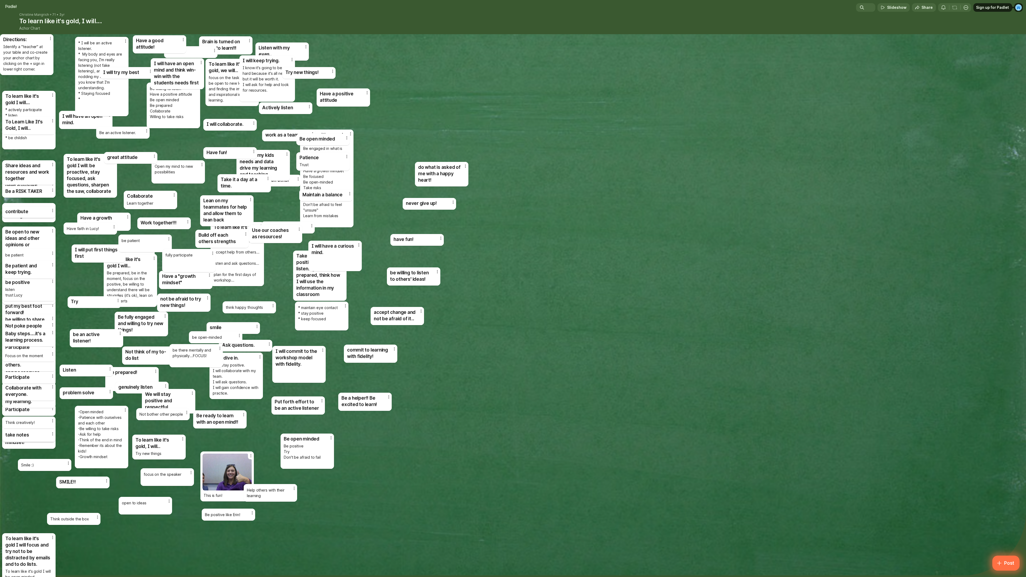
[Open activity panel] (943, 7)
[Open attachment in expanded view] (227, 472)
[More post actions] (53, 332)
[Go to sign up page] (1018, 7)
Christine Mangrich (34, 15)
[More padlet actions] (966, 7)
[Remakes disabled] (954, 7)
